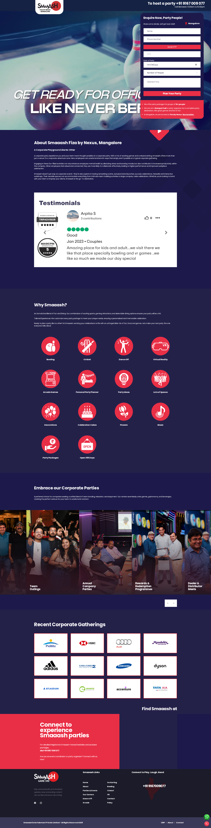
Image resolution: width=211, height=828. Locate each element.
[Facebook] (35, 803)
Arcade (86, 802)
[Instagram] (41, 803)
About (85, 786)
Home (85, 782)
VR (108, 794)
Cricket (110, 790)
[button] (168, 603)
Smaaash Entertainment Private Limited (41, 822)
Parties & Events (90, 790)
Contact (111, 798)
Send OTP (172, 47)
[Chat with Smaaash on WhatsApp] (207, 817)
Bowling (110, 786)
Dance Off (87, 798)
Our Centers (88, 794)
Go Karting (112, 782)
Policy (109, 802)
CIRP (163, 822)
